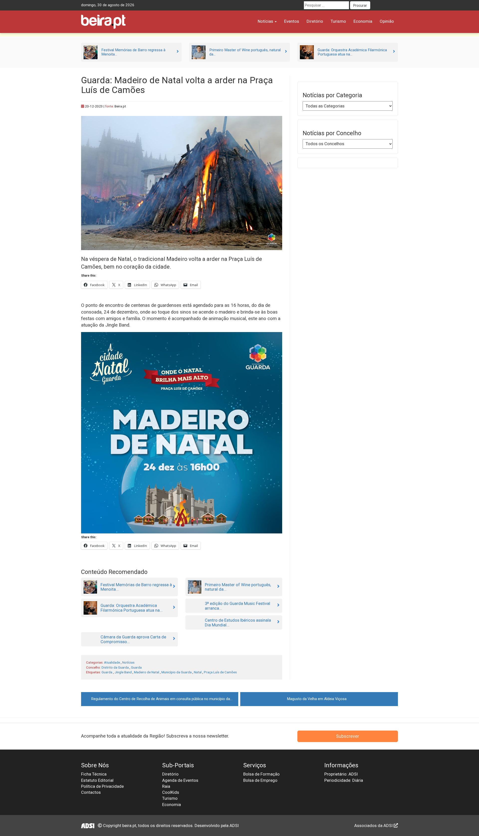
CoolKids (170, 792)
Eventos (291, 21)
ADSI (234, 825)
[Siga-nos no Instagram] (394, 5)
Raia (166, 786)
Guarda (136, 667)
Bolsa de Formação (261, 774)
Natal (198, 672)
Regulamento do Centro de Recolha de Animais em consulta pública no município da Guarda (164, 699)
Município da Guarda (176, 672)
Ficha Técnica (94, 774)
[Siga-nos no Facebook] (375, 5)
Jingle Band (123, 672)
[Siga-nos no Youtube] (385, 5)
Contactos (91, 792)
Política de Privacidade (102, 786)
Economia (363, 21)
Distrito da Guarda (115, 667)
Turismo (338, 21)
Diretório (315, 21)
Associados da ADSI (374, 825)
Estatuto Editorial (97, 780)
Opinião (387, 21)
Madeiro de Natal (146, 672)
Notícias (266, 21)
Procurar (360, 5)
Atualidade (112, 662)
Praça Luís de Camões (220, 672)
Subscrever (347, 736)
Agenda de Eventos (180, 780)
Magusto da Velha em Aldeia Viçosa (317, 699)
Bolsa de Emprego (260, 780)
